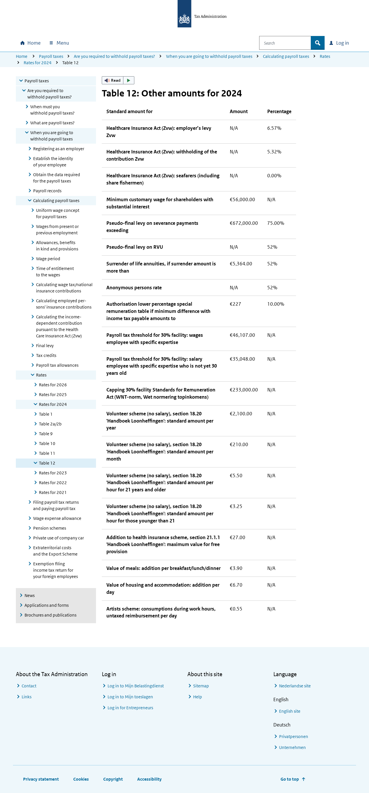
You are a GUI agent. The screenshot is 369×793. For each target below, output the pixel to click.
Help (197, 696)
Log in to (136, 686)
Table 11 (47, 453)
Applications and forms (47, 605)
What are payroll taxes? (52, 122)
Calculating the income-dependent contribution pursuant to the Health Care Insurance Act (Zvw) (59, 326)
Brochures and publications (50, 615)
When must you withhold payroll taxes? (52, 110)
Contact (29, 686)
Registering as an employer (58, 148)
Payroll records (47, 190)
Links (26, 696)
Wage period (48, 258)
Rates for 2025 (53, 394)
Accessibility (149, 779)
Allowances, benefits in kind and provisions (57, 246)
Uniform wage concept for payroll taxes (57, 213)
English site (289, 711)
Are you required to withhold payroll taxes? (114, 56)
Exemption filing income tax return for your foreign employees (55, 570)
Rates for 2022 (53, 482)
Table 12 (47, 463)
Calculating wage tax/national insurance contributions (64, 288)
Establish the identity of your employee (53, 162)
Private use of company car (58, 538)
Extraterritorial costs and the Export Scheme (55, 551)
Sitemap (201, 686)
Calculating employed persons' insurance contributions (63, 304)
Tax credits (46, 355)
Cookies (81, 779)
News (30, 595)
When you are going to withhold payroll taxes (209, 56)
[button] (118, 80)
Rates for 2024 (38, 62)
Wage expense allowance (57, 518)
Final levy (45, 345)
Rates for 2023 (53, 473)
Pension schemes (49, 528)
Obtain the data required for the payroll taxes (56, 178)
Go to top (289, 779)
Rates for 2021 (53, 492)
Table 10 (47, 443)
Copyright (113, 779)
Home (21, 56)
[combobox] (285, 43)
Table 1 (46, 414)
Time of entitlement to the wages (55, 271)
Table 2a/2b (50, 424)
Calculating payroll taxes (286, 56)
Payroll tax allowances (57, 365)
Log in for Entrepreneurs (130, 707)
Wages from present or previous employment (57, 229)
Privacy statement (41, 779)
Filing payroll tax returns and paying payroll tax (56, 505)
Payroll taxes (51, 56)
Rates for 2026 (53, 384)
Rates (325, 56)
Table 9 (46, 433)
